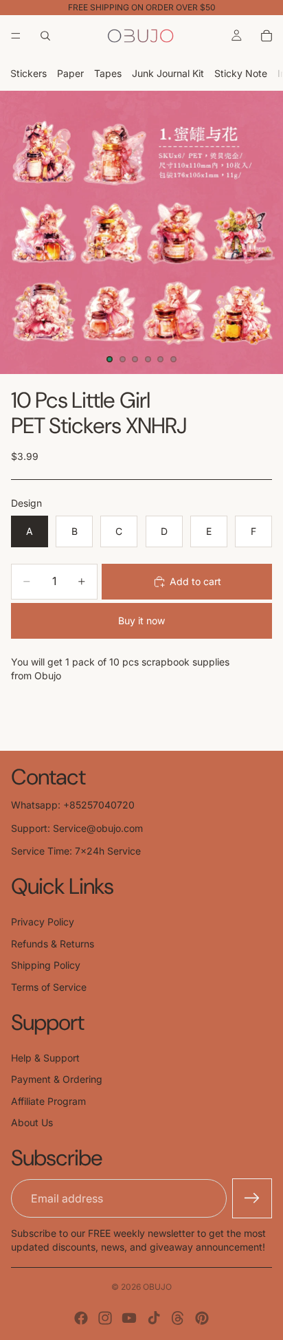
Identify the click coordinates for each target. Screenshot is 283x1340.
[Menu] (16, 36)
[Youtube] (129, 1318)
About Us (32, 1122)
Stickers (28, 73)
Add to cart (195, 581)
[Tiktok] (154, 1318)
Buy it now (141, 620)
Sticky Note (240, 73)
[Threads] (178, 1318)
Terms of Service (49, 987)
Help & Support (45, 1058)
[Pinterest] (202, 1318)
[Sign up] (252, 1198)
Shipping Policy (45, 965)
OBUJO (157, 1287)
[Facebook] (81, 1318)
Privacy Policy (42, 921)
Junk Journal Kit (168, 73)
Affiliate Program (48, 1101)
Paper (70, 73)
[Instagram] (105, 1318)
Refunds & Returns (52, 943)
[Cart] (266, 36)
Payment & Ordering (56, 1079)
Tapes (108, 73)
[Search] (45, 36)
